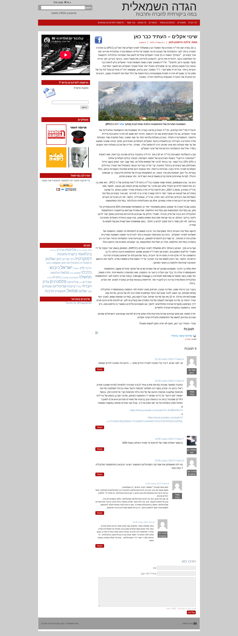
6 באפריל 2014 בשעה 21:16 (169, 359)
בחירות (53, 250)
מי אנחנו (142, 22)
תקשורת (60, 291)
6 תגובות (142, 42)
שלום (83, 291)
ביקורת (72, 254)
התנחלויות (73, 263)
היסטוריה (86, 263)
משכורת (65, 277)
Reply (99, 369)
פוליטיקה (73, 282)
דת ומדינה (68, 259)
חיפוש (88, 7)
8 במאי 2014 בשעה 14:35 (143, 522)
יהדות (88, 268)
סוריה (49, 278)
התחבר (55, 13)
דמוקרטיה (83, 258)
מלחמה (55, 272)
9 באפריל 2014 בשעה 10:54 (157, 484)
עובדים (87, 282)
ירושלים (76, 268)
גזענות (62, 254)
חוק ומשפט (59, 263)
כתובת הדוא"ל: (80, 88)
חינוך (48, 262)
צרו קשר (131, 22)
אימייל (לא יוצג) (148, 573)
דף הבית (192, 22)
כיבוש (55, 267)
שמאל (72, 290)
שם (154, 567)
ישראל (66, 267)
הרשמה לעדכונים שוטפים (111, 22)
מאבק (77, 273)
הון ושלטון (53, 259)
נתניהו (56, 277)
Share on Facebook (98, 40)
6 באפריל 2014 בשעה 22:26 (169, 380)
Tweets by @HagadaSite (78, 302)
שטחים (47, 286)
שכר (89, 291)
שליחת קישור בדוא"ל (181, 335)
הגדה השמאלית (159, 6)
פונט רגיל (58, 2)
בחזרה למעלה (187, 623)
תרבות (49, 291)
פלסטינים (58, 281)
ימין (82, 268)
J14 (90, 250)
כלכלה (86, 272)
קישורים (153, 22)
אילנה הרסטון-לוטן (179, 42)
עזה (80, 282)
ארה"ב (60, 250)
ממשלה (85, 277)
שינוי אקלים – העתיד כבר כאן (165, 36)
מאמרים (181, 22)
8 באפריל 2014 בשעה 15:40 (169, 460)
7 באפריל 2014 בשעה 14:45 (169, 438)
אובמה (84, 250)
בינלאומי (85, 254)
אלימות (70, 250)
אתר (121, 124)
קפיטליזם (60, 286)
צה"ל (78, 286)
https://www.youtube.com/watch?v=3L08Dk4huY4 (156, 410)
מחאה (64, 272)
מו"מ (71, 273)
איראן (79, 250)
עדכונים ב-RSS (68, 13)
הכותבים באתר (167, 22)
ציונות (71, 286)
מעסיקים (73, 277)
